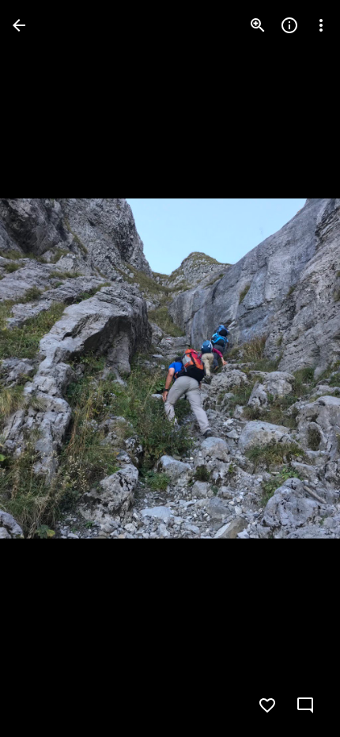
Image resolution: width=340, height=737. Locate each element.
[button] (44, 368)
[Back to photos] (19, 25)
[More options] (321, 25)
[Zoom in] (258, 25)
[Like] (267, 705)
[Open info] (289, 25)
